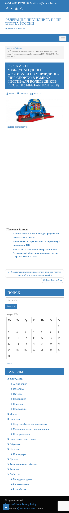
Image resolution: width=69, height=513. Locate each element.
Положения (19, 399)
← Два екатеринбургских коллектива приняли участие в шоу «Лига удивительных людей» (34, 273)
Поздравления (21, 434)
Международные (22, 479)
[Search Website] (21, 8)
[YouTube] (16, 8)
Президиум (19, 454)
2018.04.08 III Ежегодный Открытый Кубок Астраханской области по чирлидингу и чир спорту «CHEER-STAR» (35, 253)
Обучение (15, 444)
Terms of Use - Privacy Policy (20, 504)
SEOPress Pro (27, 508)
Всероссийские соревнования (30, 424)
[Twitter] (11, 8)
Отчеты (17, 394)
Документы (16, 378)
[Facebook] (6, 8)
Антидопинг (20, 384)
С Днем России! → (52, 280)
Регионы (14, 469)
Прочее (14, 459)
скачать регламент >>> (18, 126)
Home (9, 48)
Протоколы (19, 409)
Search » (11, 306)
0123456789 (18, 3)
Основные (19, 389)
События (18, 48)
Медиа (13, 414)
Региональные (21, 484)
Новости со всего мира (23, 439)
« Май (9, 363)
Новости (15, 419)
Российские (19, 489)
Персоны (15, 449)
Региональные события (23, 464)
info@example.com (47, 3)
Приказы (18, 404)
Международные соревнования (31, 429)
